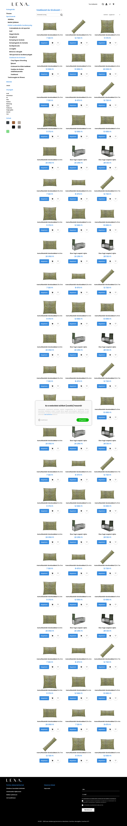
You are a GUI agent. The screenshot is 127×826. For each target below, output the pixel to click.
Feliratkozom (88, 810)
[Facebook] (110, 4)
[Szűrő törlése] (61, 10)
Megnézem (44, 43)
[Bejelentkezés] (106, 4)
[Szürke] (19, 127)
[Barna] (13, 122)
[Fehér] (7, 127)
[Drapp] (19, 122)
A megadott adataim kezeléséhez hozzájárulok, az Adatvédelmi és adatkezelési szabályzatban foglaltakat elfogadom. (99, 801)
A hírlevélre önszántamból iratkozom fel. (93, 805)
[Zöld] (7, 131)
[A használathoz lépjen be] (58, 43)
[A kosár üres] (113, 4)
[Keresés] (103, 4)
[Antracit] (7, 122)
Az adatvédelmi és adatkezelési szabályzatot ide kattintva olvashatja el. (99, 798)
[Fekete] (13, 127)
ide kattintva (48, 414)
